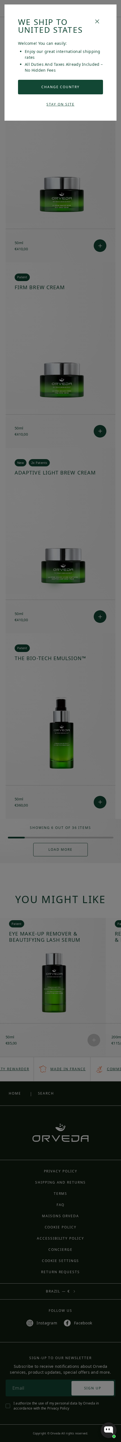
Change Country (60, 87)
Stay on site (60, 104)
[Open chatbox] (108, 1430)
